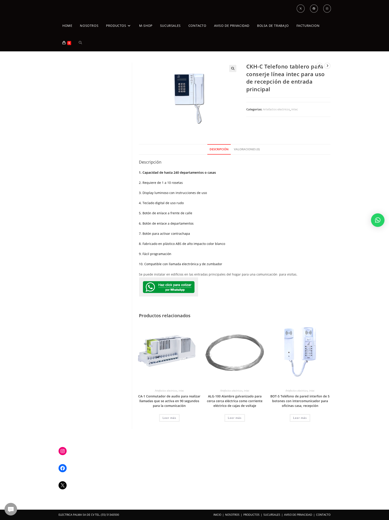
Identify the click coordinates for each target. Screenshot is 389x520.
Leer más (169, 418)
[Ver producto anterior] (319, 66)
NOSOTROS (232, 515)
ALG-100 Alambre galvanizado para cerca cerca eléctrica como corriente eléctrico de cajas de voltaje (234, 401)
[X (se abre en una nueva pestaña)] (301, 9)
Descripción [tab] (219, 149)
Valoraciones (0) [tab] (247, 149)
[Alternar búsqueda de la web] (80, 42)
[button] (232, 68)
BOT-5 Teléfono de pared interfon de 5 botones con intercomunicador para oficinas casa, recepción (300, 401)
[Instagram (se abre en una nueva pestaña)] (327, 9)
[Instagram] (63, 451)
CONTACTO (323, 515)
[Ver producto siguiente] (327, 66)
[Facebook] (63, 468)
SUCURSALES (271, 515)
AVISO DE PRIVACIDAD (298, 515)
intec (294, 109)
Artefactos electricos (276, 109)
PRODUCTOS (251, 515)
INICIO (217, 515)
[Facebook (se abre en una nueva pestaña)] (314, 9)
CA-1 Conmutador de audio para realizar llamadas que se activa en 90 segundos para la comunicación (169, 401)
